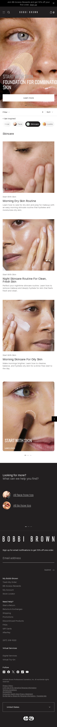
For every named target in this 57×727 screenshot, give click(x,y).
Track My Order (10, 582)
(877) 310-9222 (9, 640)
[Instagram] (4, 671)
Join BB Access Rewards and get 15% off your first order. (28, 3)
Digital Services (10, 655)
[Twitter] (13, 671)
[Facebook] (8, 671)
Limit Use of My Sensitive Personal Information (19, 688)
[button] (4, 12)
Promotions (8, 617)
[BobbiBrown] (29, 12)
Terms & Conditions (10, 690)
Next (54, 419)
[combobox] (28, 707)
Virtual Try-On (9, 659)
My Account (8, 590)
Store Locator (9, 593)
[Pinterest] (18, 671)
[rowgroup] (28, 62)
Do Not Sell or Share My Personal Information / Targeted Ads (24, 696)
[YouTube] (27, 671)
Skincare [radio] (35, 124)
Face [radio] (20, 124)
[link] (52, 12)
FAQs (5, 624)
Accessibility (7, 692)
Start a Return (9, 605)
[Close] (53, 3)
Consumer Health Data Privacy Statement (18, 694)
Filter (5, 112)
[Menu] (4, 12)
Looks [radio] (50, 124)
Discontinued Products (13, 621)
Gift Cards (7, 628)
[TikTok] (22, 671)
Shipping (7, 613)
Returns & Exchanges (12, 609)
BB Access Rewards (12, 586)
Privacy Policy (8, 686)
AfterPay (6, 632)
